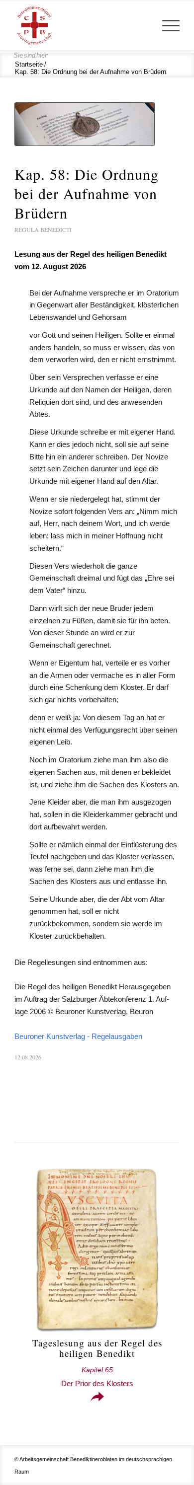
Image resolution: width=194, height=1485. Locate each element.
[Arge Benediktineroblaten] (80, 25)
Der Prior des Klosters (97, 1377)
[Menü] (166, 25)
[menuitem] (166, 25)
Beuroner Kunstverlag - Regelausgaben (78, 1036)
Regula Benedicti (43, 229)
